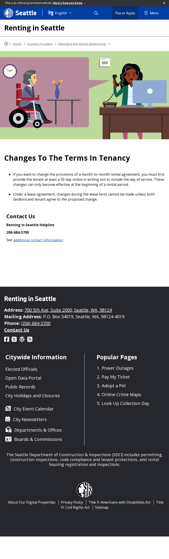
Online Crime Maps (121, 394)
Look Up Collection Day (125, 403)
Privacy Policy (72, 502)
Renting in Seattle (34, 27)
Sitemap (101, 507)
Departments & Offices (38, 430)
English (61, 13)
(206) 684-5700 (35, 323)
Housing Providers (40, 43)
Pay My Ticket (116, 377)
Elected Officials (21, 369)
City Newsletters (30, 419)
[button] (164, 3)
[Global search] (99, 13)
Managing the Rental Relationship (82, 43)
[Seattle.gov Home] (6, 44)
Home (17, 43)
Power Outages (118, 368)
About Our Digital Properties (31, 502)
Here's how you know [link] (68, 3)
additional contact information (38, 239)
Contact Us (16, 330)
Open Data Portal (23, 378)
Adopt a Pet (114, 386)
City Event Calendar (34, 409)
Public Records (20, 387)
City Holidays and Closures (32, 396)
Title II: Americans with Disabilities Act (119, 502)
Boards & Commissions (38, 439)
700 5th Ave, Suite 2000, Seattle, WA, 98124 (68, 310)
